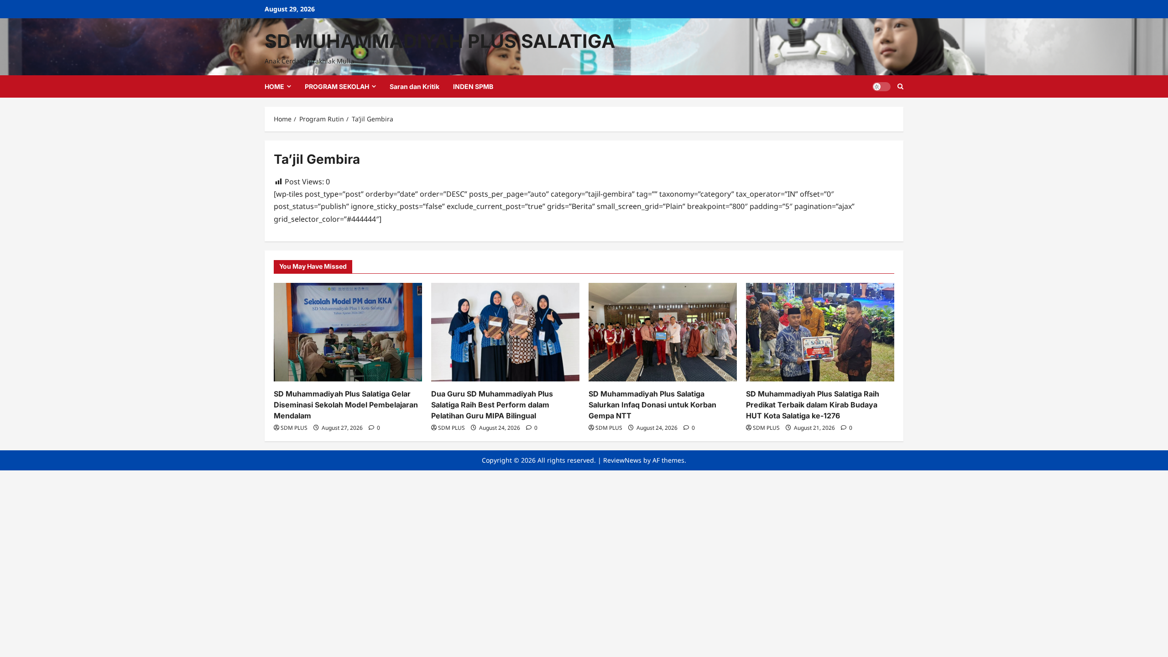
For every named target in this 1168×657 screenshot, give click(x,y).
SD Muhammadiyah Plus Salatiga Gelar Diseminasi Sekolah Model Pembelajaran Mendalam (346, 404)
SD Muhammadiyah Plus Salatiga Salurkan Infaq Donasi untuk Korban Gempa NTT (652, 404)
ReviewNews (622, 460)
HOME (274, 86)
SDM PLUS (294, 428)
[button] (900, 86)
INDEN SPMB (473, 86)
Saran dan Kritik (414, 86)
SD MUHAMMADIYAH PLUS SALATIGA (440, 41)
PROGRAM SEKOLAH (337, 86)
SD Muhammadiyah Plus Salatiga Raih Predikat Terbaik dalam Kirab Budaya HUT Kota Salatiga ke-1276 (812, 404)
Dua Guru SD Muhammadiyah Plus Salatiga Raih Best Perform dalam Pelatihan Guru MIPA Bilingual (492, 404)
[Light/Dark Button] (881, 86)
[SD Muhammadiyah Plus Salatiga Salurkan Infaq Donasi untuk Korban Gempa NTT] (663, 332)
